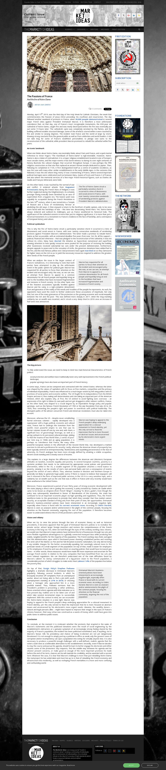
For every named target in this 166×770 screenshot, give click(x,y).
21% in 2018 (57, 580)
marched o (90, 250)
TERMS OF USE (118, 740)
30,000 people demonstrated (89, 119)
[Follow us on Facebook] (118, 15)
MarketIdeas (39, 29)
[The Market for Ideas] (83, 25)
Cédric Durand (104, 505)
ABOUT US (56, 746)
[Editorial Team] (127, 232)
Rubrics (70, 740)
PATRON (76, 2)
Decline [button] (150, 765)
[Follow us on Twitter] (123, 15)
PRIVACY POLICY (105, 740)
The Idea (68, 2)
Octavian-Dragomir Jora (50, 2)
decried (57, 241)
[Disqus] (69, 700)
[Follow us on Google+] (129, 15)
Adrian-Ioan (43, 104)
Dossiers (86, 740)
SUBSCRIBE (99, 746)
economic (75, 505)
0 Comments (97, 109)
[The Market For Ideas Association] (127, 153)
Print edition (118, 29)
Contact (97, 2)
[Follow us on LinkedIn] (134, 15)
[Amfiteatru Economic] (127, 311)
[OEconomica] (127, 274)
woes (82, 505)
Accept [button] (131, 765)
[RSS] (139, 15)
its (61, 505)
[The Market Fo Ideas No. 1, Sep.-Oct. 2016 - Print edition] (127, 74)
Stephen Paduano (58, 568)
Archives (105, 29)
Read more (71, 765)
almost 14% (83, 561)
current (66, 505)
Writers (94, 29)
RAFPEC (62, 740)
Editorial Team (86, 2)
